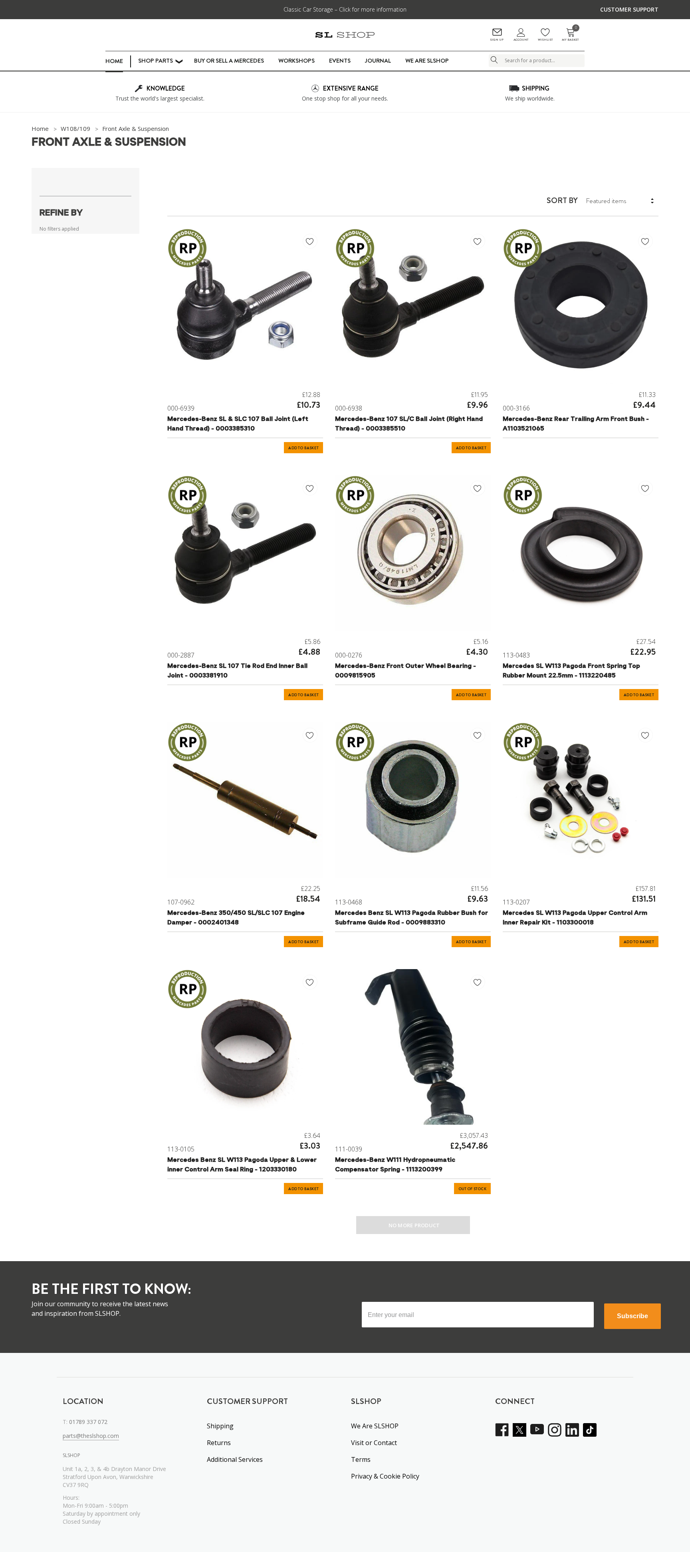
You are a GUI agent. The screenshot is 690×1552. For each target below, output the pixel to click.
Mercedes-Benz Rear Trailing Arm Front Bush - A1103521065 (576, 424)
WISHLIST (545, 40)
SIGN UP (497, 40)
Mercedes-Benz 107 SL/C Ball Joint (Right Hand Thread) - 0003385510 (409, 424)
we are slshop (427, 60)
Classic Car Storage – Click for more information (345, 9)
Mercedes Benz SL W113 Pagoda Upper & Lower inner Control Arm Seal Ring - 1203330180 (242, 1165)
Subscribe (632, 1316)
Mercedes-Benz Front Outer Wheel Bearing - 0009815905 (405, 671)
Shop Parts (155, 60)
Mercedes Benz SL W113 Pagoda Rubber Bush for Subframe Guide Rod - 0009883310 (411, 918)
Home (114, 61)
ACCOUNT (521, 40)
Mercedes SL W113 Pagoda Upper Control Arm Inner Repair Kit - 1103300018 (575, 918)
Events (340, 60)
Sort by (562, 200)
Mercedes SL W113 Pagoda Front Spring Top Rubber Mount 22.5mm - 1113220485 (571, 671)
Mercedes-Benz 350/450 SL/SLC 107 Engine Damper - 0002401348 (236, 918)
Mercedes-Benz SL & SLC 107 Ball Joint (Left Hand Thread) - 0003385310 (237, 424)
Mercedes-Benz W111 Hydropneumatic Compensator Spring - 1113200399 (395, 1165)
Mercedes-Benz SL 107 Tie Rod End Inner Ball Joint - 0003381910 (237, 671)
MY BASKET (570, 35)
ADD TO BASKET (303, 448)
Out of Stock (472, 1189)
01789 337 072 (88, 1422)
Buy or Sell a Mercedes (229, 60)
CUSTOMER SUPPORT (629, 9)
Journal (378, 60)
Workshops (296, 60)
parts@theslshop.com (91, 1435)
